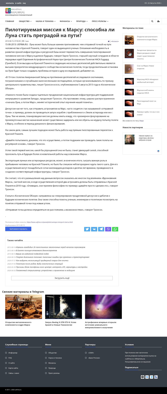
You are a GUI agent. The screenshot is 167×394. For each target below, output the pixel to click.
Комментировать (19, 229)
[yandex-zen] (142, 377)
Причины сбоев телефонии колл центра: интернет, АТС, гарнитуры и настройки (51, 267)
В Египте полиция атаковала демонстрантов (36, 250)
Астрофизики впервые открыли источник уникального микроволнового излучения (100, 325)
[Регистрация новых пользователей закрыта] (158, 21)
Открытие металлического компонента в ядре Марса (18, 323)
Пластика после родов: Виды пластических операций (39, 263)
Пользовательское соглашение (137, 362)
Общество (24, 21)
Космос (115, 41)
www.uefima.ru (16, 9)
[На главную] (108, 41)
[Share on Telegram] (101, 229)
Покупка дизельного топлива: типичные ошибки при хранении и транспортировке (52, 257)
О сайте (18, 3)
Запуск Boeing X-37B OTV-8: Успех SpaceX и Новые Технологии (60, 323)
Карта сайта (13, 368)
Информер (12, 353)
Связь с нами (13, 373)
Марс (141, 120)
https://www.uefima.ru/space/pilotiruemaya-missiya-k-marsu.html (50, 222)
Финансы (65, 21)
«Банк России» (94, 358)
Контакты (10, 3)
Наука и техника (44, 21)
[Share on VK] (94, 229)
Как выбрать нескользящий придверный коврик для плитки (42, 260)
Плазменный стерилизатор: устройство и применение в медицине (45, 270)
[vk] (147, 377)
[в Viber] (108, 229)
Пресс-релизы (99, 21)
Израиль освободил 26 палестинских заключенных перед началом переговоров (50, 247)
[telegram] (151, 377)
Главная (9, 21)
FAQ (24, 3)
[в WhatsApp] (115, 229)
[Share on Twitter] (87, 229)
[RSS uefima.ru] (156, 377)
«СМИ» (91, 353)
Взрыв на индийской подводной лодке (32, 254)
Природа (81, 21)
